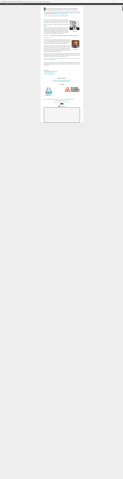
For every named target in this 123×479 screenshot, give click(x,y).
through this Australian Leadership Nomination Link (61, 81)
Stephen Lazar (73, 11)
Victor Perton (67, 11)
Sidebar (14, 3)
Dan (44, 40)
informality (60, 102)
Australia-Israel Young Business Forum (60, 13)
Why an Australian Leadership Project (49, 74)
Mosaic (11, 3)
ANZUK (45, 41)
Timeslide (21, 3)
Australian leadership (59, 11)
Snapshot (17, 3)
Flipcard (4, 3)
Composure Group (57, 12)
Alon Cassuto (46, 11)
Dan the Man (51, 37)
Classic (1, 3)
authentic (57, 102)
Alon (77, 11)
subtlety (64, 102)
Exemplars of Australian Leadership (49, 72)
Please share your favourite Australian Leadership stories (61, 80)
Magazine (7, 3)
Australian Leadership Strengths (49, 73)
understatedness (67, 102)
